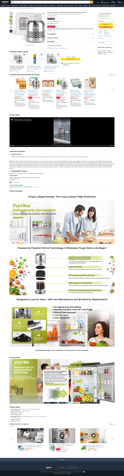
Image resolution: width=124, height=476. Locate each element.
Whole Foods (52, 5)
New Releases (38, 5)
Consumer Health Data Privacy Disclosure (63, 471)
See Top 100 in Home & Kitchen (39, 416)
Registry (85, 5)
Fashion (80, 5)
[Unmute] (113, 145)
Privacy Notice (51, 471)
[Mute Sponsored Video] (42, 441)
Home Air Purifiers (18, 418)
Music (90, 5)
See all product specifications (54, 45)
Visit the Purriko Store (52, 15)
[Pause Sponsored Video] (42, 439)
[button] (3, 5)
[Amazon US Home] (48, 468)
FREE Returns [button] (50, 30)
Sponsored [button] (11, 426)
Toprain (105, 31)
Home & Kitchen (12, 8)
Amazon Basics (23, 5)
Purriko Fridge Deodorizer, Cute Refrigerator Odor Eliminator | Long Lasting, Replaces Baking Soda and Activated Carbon (96, 446)
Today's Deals (60, 5)
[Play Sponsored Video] (62, 435)
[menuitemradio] (111, 145)
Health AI (8, 5)
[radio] (11, 13)
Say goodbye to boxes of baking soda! (23, 120)
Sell (76, 5)
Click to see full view (29, 45)
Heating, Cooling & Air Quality (22, 8)
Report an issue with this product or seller (58, 48)
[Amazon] (5, 2)
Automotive (112, 5)
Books (66, 5)
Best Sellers (31, 5)
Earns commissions (27, 119)
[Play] (11, 145)
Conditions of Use (44, 471)
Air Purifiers (31, 8)
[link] (35, 59)
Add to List (101, 42)
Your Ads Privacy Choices (78, 471)
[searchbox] (52, 2)
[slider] (59, 145)
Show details (65, 65)
